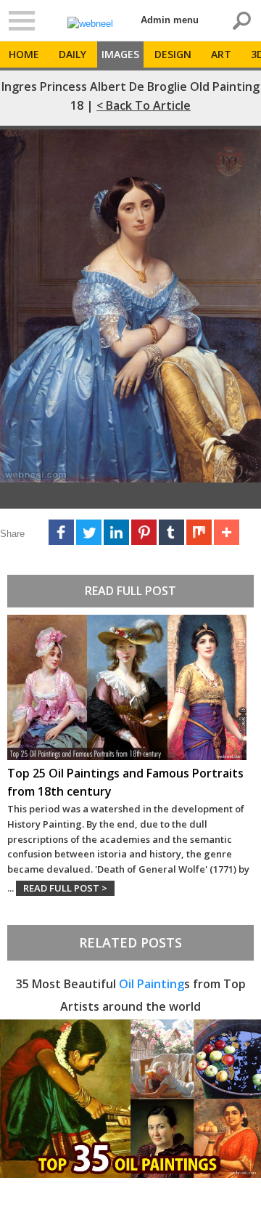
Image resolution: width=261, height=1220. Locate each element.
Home (24, 54)
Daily (72, 54)
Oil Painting (151, 984)
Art (221, 54)
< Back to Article (143, 105)
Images (120, 54)
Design (172, 54)
